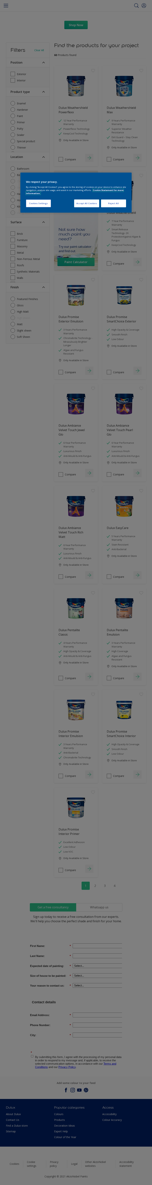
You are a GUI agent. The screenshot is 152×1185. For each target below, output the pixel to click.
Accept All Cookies (86, 203)
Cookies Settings (38, 203)
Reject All (113, 203)
